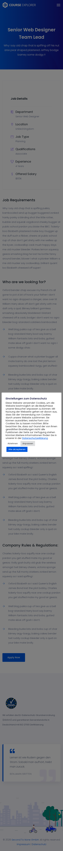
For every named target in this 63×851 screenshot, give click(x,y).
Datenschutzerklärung (35, 438)
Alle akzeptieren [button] (17, 449)
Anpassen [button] (27, 443)
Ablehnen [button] (13, 443)
